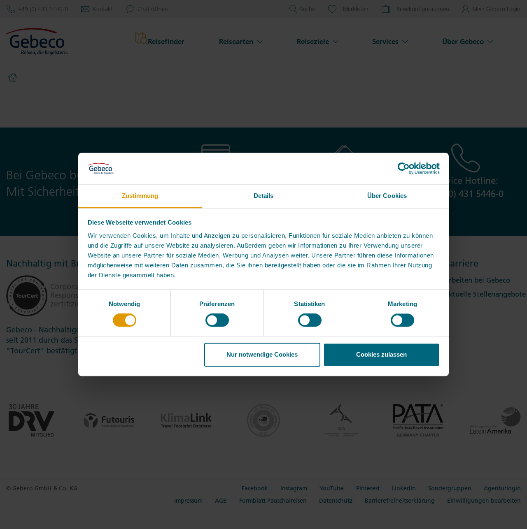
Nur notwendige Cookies (262, 354)
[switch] (217, 320)
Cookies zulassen (381, 354)
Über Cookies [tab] (387, 195)
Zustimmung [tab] (140, 195)
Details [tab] (264, 195)
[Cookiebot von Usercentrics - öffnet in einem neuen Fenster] (404, 168)
